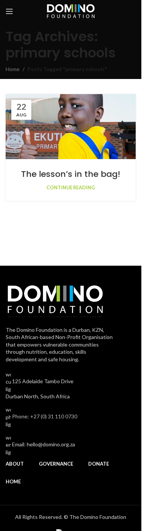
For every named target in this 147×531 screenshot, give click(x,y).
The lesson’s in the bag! (70, 174)
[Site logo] (70, 11)
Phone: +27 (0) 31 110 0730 (44, 416)
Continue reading (70, 187)
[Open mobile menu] (9, 11)
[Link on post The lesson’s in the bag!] (71, 126)
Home (13, 69)
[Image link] (55, 299)
